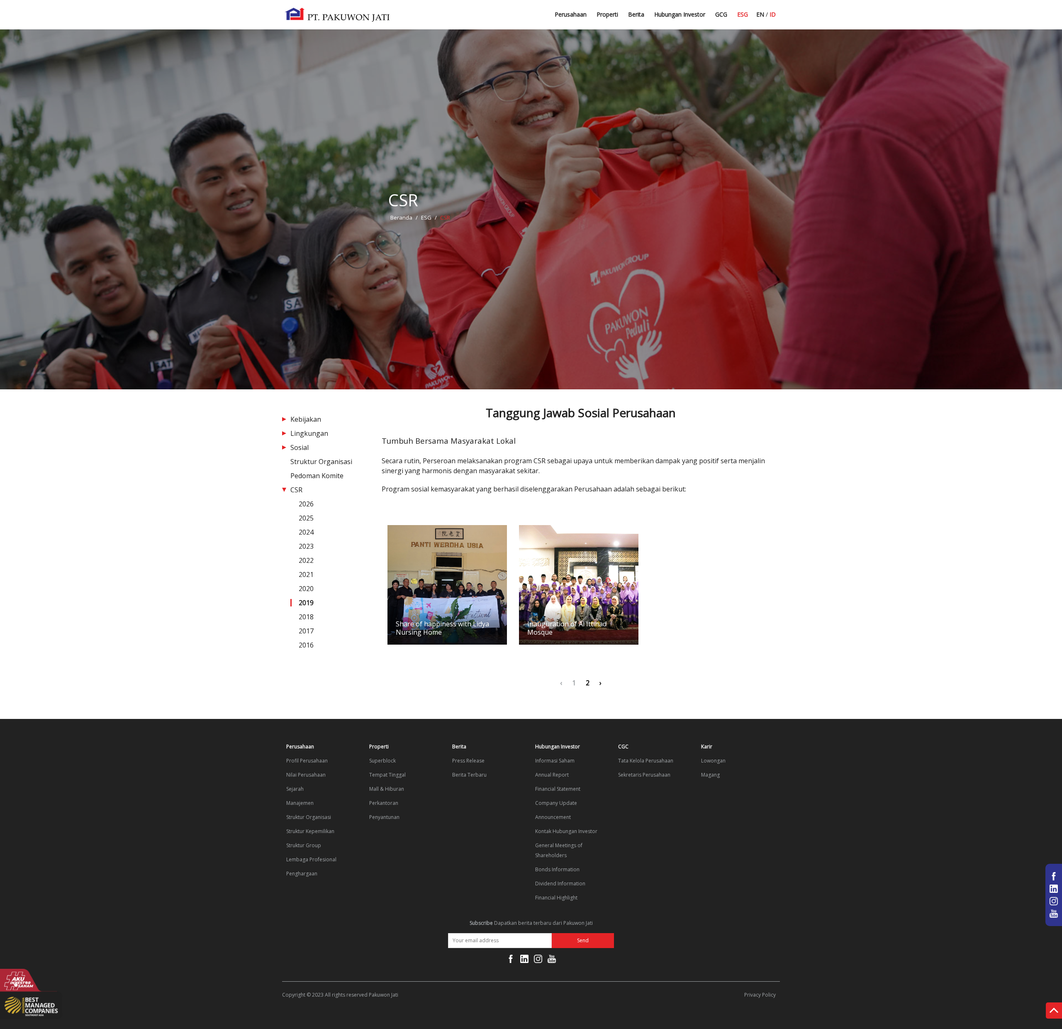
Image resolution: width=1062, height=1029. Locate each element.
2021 (306, 574)
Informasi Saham (555, 760)
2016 (306, 645)
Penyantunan (384, 817)
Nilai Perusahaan (306, 774)
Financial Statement (557, 788)
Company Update (556, 803)
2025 (306, 518)
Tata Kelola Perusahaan (645, 760)
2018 (306, 616)
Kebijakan (305, 419)
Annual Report (552, 774)
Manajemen (300, 803)
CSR (296, 489)
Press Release (468, 760)
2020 (306, 588)
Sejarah (295, 788)
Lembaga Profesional (311, 859)
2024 (306, 532)
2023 (306, 546)
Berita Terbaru (647, 18)
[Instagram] (538, 960)
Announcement (553, 817)
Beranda (401, 217)
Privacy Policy (760, 994)
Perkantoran (383, 803)
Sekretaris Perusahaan (644, 774)
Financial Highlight (556, 897)
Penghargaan (301, 873)
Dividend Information (560, 883)
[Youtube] (552, 960)
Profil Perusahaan (307, 760)
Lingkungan (309, 433)
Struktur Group (303, 845)
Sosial (299, 447)
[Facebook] (511, 960)
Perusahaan (571, 14)
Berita (636, 14)
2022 (306, 560)
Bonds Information (557, 869)
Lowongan (713, 760)
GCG (721, 14)
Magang (710, 774)
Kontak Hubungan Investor (566, 831)
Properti (607, 14)
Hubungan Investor (679, 14)
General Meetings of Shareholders (558, 850)
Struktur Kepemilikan (310, 831)
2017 (306, 630)
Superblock (382, 760)
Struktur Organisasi (321, 461)
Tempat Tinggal (387, 774)
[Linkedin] (524, 960)
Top (1054, 1012)
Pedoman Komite (316, 475)
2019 (306, 602)
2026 (306, 503)
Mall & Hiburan (386, 788)
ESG (742, 14)
